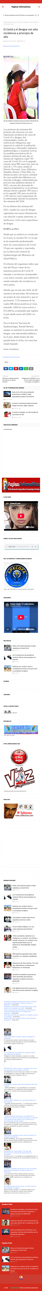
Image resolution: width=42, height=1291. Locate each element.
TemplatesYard (14, 1288)
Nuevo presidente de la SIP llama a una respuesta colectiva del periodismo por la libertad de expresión (19, 1011)
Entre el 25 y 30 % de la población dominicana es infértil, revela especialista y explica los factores (23, 394)
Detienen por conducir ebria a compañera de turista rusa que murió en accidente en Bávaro (25, 669)
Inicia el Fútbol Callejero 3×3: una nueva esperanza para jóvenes (23, 928)
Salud (14, 22)
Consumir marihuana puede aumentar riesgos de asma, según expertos (24, 404)
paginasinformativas (11, 41)
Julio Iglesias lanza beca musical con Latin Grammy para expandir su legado (25, 989)
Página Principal (8, 22)
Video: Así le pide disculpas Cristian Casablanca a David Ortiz (24, 647)
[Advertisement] (21, 848)
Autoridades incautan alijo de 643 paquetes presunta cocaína (24, 919)
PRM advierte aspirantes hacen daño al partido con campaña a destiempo (25, 955)
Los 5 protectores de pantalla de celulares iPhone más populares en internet (24, 657)
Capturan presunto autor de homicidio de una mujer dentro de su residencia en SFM (20, 1007)
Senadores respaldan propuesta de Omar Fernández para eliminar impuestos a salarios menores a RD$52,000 (24, 978)
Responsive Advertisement (11, 46)
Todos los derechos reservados (29, 1288)
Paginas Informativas (21, 7)
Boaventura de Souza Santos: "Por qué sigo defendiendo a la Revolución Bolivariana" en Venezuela (25, 965)
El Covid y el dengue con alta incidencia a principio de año (25, 413)
